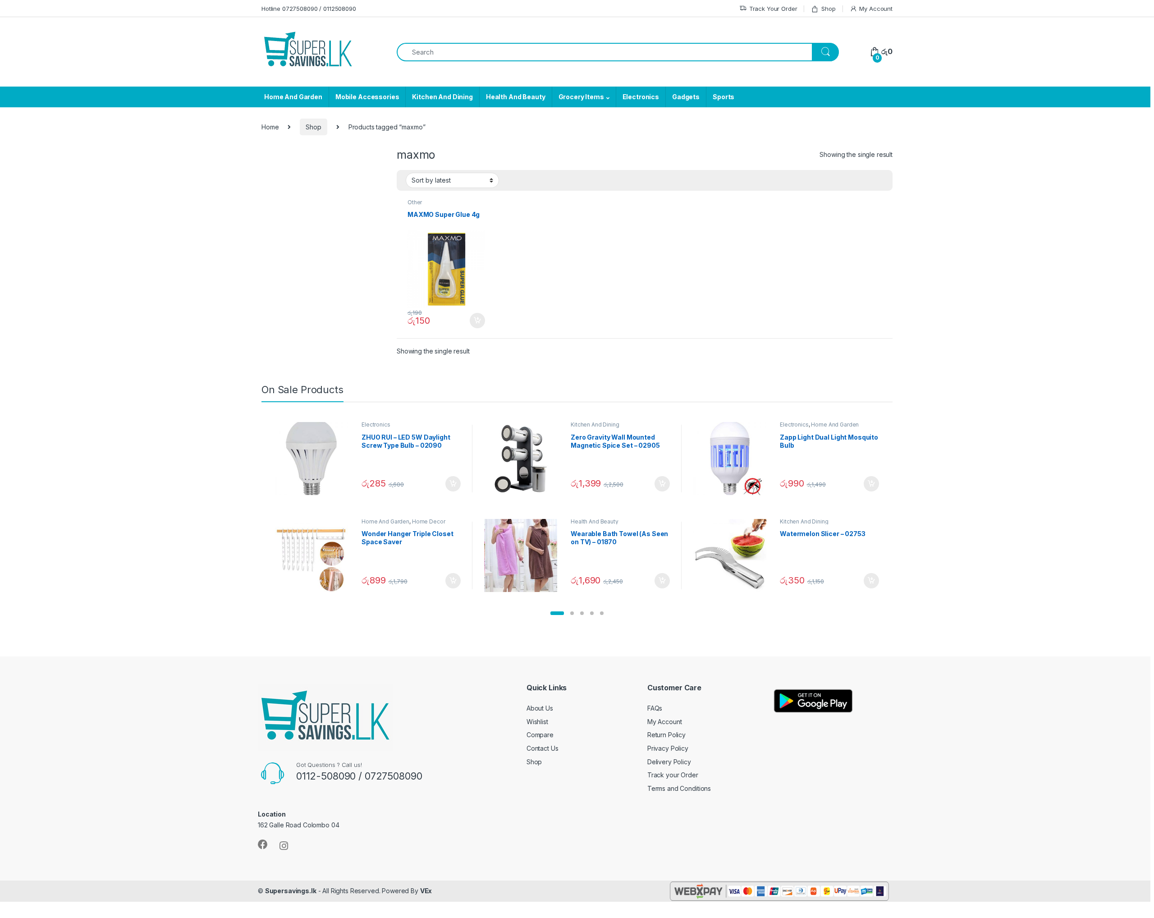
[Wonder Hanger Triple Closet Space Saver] (315, 555)
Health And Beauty (515, 97)
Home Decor (428, 521)
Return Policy (666, 735)
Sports (723, 97)
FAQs (654, 708)
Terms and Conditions (679, 788)
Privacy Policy (667, 748)
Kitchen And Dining (442, 97)
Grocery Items (581, 97)
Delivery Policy (669, 762)
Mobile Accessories (367, 97)
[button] (557, 613)
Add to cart (477, 320)
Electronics (641, 97)
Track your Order (672, 775)
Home (270, 127)
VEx (426, 891)
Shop (828, 8)
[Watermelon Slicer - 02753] (733, 555)
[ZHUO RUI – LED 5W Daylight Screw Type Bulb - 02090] (315, 458)
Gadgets (686, 97)
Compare (540, 735)
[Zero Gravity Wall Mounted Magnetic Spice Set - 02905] (524, 458)
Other (415, 202)
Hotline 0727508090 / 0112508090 (308, 8)
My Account (876, 8)
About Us (540, 708)
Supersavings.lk (290, 891)
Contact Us (543, 748)
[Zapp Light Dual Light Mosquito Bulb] (733, 458)
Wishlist (537, 721)
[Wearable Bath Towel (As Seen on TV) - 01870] (524, 555)
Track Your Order (773, 8)
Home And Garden (293, 97)
